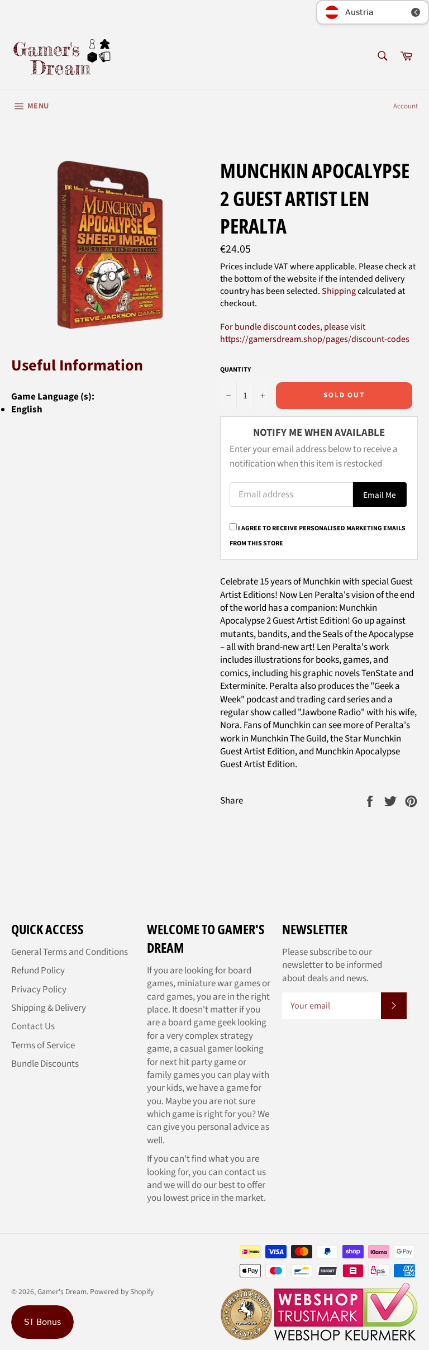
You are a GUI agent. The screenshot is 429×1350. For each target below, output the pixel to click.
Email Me (379, 495)
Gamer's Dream (62, 1291)
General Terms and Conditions (69, 952)
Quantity (235, 369)
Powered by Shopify (122, 1291)
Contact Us (33, 1026)
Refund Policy (38, 970)
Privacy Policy (38, 989)
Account (405, 106)
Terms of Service (43, 1045)
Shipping (339, 291)
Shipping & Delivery (48, 1008)
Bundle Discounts (45, 1064)
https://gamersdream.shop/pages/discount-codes (314, 339)
